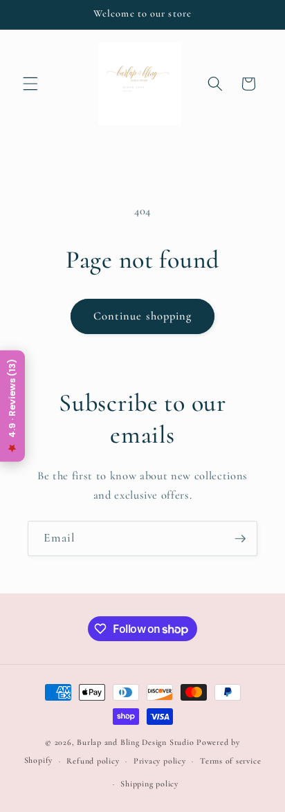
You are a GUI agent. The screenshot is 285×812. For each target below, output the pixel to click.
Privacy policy (160, 761)
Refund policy (92, 761)
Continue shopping (142, 316)
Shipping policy (149, 783)
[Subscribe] (240, 539)
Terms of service (230, 761)
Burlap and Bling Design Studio (135, 742)
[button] (30, 83)
